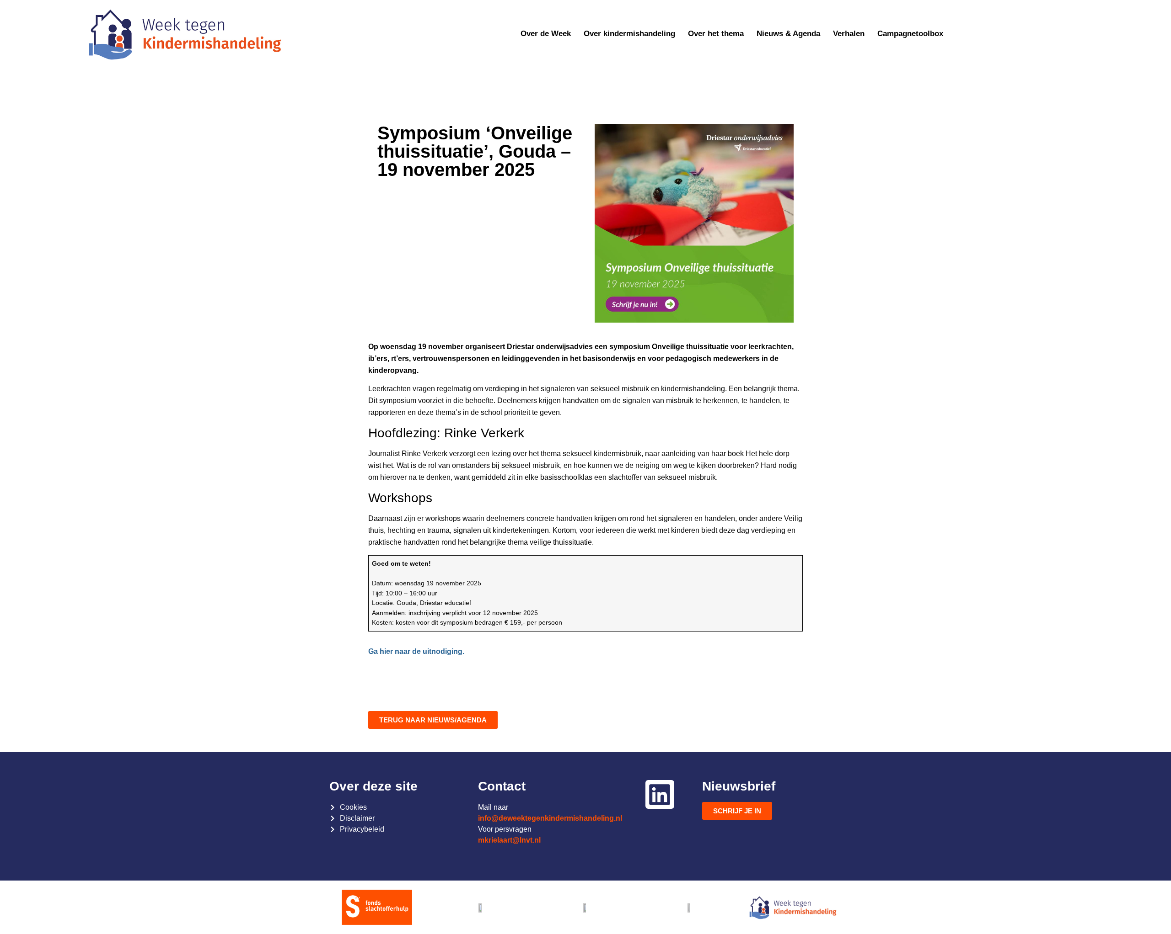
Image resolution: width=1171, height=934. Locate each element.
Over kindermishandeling (629, 33)
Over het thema (716, 33)
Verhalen (849, 33)
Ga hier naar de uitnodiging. (416, 651)
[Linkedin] (659, 794)
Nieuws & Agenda (788, 33)
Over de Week (546, 33)
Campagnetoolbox (910, 33)
